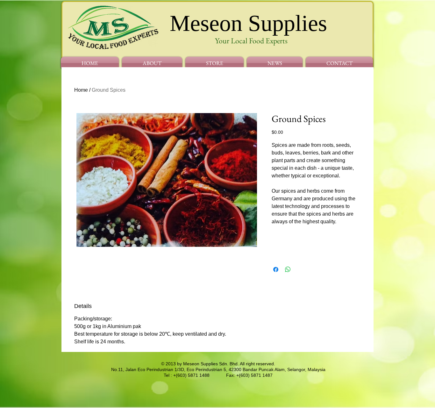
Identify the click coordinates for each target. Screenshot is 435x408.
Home (81, 90)
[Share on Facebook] (276, 269)
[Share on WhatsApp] (288, 269)
